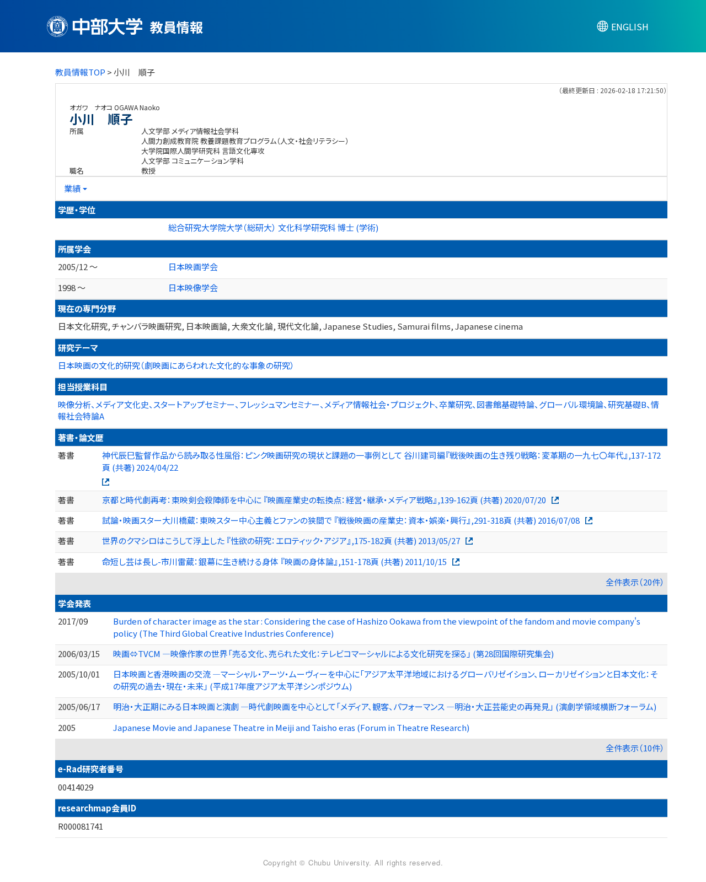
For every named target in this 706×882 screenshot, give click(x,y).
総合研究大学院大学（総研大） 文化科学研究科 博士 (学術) (273, 227)
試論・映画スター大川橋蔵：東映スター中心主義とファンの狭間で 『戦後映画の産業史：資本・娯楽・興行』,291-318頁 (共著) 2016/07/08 (341, 520)
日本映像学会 (193, 287)
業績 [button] (72, 188)
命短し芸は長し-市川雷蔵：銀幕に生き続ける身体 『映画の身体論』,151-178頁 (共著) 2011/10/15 (274, 561)
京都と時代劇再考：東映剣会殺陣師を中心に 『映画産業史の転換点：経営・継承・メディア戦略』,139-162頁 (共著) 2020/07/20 (324, 499)
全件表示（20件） (635, 582)
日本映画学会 (193, 266)
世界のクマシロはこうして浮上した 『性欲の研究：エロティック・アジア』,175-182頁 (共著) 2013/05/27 (281, 540)
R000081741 (80, 826)
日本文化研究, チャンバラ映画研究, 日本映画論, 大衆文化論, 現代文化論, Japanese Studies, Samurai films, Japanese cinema (290, 326)
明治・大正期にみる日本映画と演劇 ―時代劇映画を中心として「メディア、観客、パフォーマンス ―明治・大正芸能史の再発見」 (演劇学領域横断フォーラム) (384, 706)
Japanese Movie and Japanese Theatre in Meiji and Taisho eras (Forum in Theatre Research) (291, 727)
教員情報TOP (80, 72)
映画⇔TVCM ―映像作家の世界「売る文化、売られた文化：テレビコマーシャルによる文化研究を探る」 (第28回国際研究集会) (333, 653)
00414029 (75, 787)
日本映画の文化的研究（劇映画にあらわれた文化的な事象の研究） (176, 365)
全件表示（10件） (635, 748)
